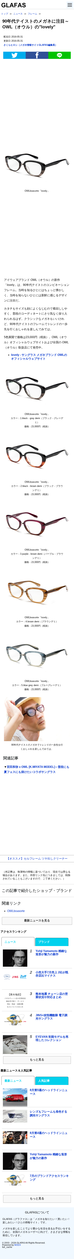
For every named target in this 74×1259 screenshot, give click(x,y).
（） (30, 45)
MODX (17, 1245)
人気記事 (44, 1080)
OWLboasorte (16, 910)
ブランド (44, 941)
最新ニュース (13, 1080)
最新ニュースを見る (37, 920)
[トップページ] (13, 6)
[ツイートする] (14, 55)
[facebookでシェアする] (37, 55)
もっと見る (37, 1059)
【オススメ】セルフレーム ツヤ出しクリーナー (37, 858)
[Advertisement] (37, 102)
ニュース (10, 941)
